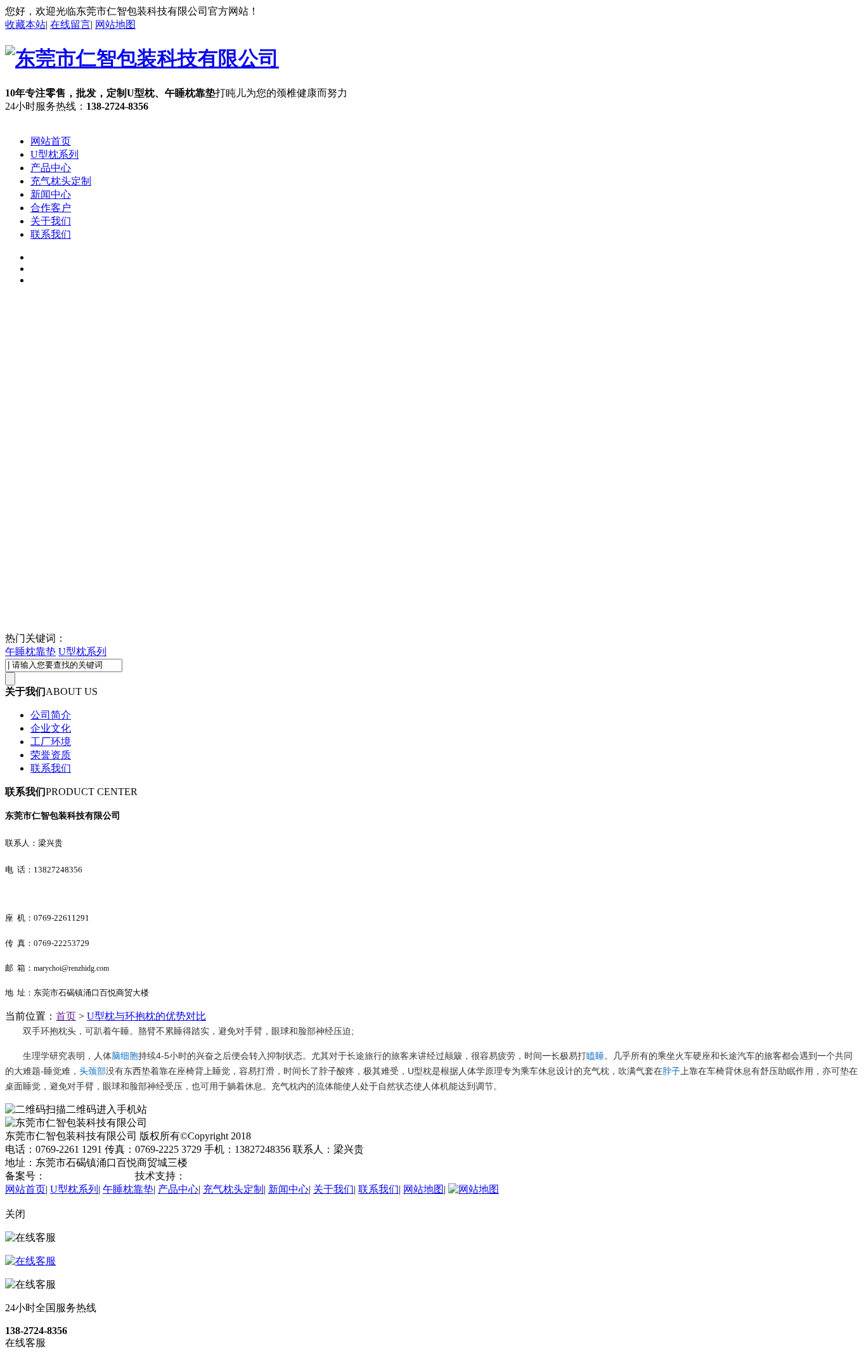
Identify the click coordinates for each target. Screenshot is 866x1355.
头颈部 (92, 1071)
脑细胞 (125, 1056)
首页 (66, 1016)
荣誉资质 (50, 754)
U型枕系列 (54, 154)
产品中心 (50, 167)
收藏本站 (25, 24)
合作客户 (50, 207)
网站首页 (50, 141)
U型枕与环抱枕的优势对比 (146, 1016)
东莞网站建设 (216, 1175)
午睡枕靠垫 (30, 651)
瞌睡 (595, 1056)
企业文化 (50, 728)
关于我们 (50, 221)
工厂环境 (50, 741)
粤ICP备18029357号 (89, 1175)
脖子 (671, 1071)
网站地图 (115, 24)
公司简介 (50, 715)
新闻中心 (50, 194)
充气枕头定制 (60, 181)
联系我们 (50, 234)
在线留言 (70, 24)
